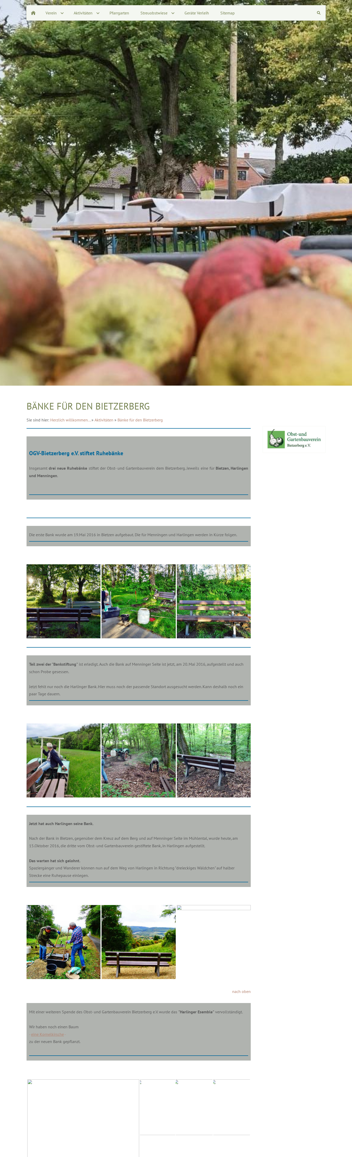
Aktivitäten (104, 419)
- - (47, 1034)
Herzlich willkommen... (70, 419)
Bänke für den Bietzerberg (140, 419)
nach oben (241, 991)
